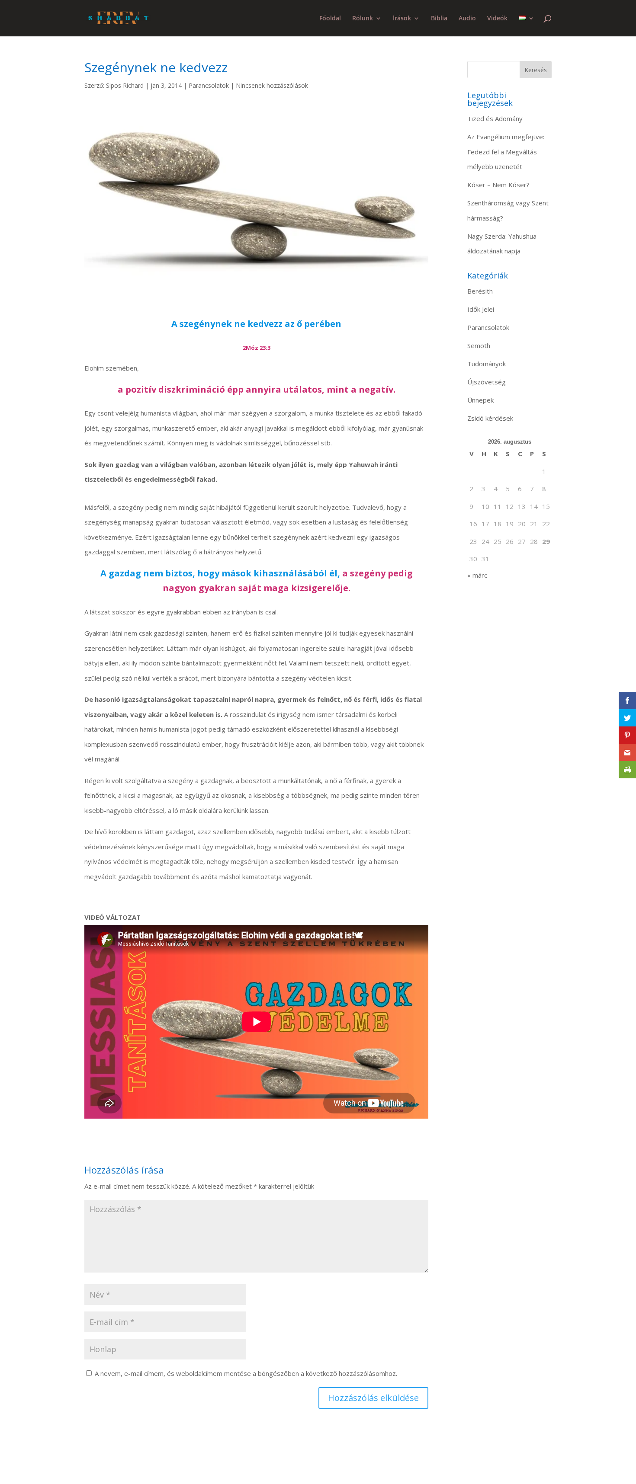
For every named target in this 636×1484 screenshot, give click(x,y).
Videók (497, 18)
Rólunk (362, 18)
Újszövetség (486, 381)
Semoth (478, 345)
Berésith (480, 291)
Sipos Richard (125, 85)
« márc (477, 575)
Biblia (439, 18)
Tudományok (486, 363)
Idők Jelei (480, 309)
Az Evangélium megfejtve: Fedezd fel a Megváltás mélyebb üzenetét (505, 151)
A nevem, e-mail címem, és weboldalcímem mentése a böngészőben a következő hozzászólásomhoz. (246, 1373)
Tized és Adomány (495, 118)
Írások (402, 18)
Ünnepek (480, 400)
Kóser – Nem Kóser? (498, 184)
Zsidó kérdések (490, 418)
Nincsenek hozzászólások (272, 85)
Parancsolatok (209, 85)
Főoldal (330, 18)
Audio (467, 18)
